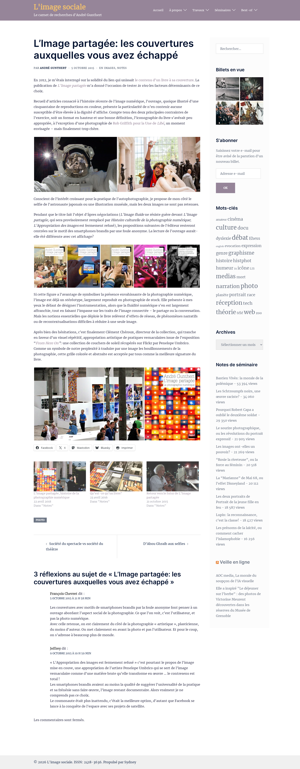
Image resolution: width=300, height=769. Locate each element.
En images (107, 67)
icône (243, 268)
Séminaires (223, 10)
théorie (226, 312)
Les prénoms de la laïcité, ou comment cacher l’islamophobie (239, 533)
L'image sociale (60, 7)
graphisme (241, 253)
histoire (224, 260)
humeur (224, 268)
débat (240, 237)
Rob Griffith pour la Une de (138, 123)
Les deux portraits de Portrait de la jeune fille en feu (237, 501)
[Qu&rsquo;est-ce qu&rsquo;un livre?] (116, 476)
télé (240, 313)
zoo (259, 313)
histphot (242, 260)
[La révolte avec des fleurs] (227, 113)
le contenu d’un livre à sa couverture (164, 80)
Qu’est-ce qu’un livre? (106, 493)
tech (247, 303)
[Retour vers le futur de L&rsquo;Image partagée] (173, 476)
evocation (233, 246)
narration (228, 286)
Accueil (158, 10)
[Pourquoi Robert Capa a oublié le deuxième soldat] (227, 88)
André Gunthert (53, 67)
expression (251, 245)
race (251, 294)
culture (226, 227)
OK (225, 188)
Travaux (198, 10)
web (249, 312)
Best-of (246, 10)
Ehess (254, 238)
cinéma (235, 219)
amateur (221, 219)
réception (229, 302)
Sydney (130, 762)
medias (226, 276)
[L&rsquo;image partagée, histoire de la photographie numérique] (60, 476)
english (220, 246)
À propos (175, 10)
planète (222, 295)
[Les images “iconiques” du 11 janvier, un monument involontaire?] (251, 88)
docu (243, 228)
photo (40, 519)
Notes (122, 67)
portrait (237, 294)
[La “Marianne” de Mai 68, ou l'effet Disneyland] (251, 113)
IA (235, 268)
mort (241, 277)
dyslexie (223, 238)
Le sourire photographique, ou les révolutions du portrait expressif (239, 433)
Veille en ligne (235, 562)
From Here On (47, 343)
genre (222, 253)
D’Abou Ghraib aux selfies (164, 544)
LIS (252, 268)
